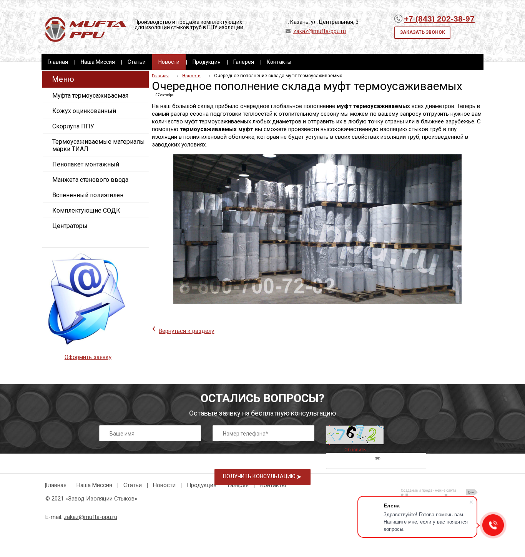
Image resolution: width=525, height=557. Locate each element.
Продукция (201, 485)
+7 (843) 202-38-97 (439, 18)
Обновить (355, 449)
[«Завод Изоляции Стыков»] (86, 30)
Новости (168, 62)
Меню (63, 79)
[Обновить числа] (355, 435)
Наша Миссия (94, 485)
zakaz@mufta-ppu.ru (319, 31)
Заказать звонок (422, 32)
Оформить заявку (88, 357)
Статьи (132, 485)
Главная (160, 75)
